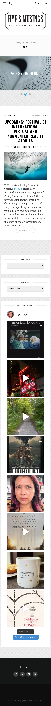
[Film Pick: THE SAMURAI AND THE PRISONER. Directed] (25, 608)
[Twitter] (39, 3)
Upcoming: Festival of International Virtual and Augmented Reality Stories (25, 131)
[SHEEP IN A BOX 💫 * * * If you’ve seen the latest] (25, 570)
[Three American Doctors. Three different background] (25, 531)
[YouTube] (46, 3)
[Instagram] (42, 3)
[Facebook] (35, 3)
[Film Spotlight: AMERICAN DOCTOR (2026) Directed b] (25, 339)
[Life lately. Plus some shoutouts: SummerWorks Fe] (25, 416)
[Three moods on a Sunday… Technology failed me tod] (25, 493)
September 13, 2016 (26, 146)
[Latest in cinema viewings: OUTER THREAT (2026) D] (25, 454)
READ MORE (25, 230)
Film (9, 115)
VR (13, 115)
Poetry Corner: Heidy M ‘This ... (25, 73)
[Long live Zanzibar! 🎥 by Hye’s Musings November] (25, 378)
